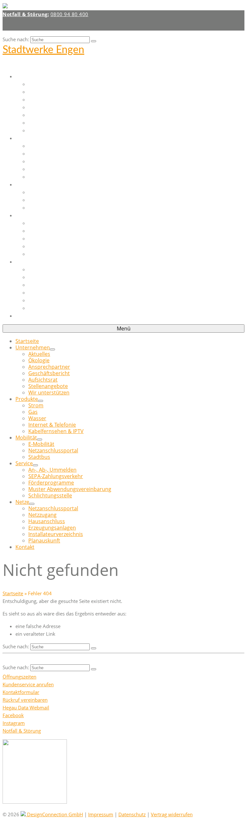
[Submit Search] (93, 41)
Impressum (100, 814)
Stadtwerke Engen (43, 50)
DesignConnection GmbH (54, 814)
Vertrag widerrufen (172, 814)
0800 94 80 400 (69, 14)
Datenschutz (132, 814)
